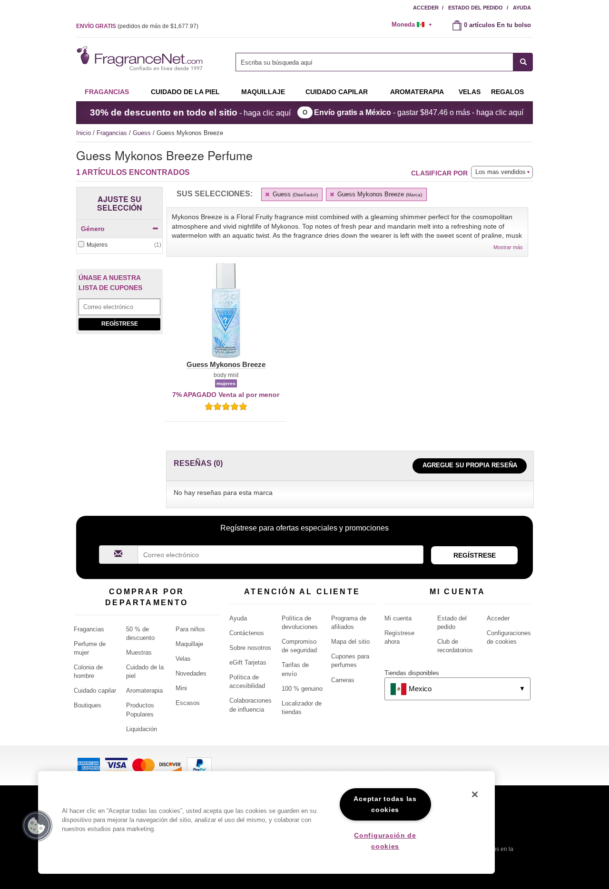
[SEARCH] (523, 62)
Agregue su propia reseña (469, 465)
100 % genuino (302, 688)
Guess (143, 132)
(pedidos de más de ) (137, 26)
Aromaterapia (144, 690)
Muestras (139, 652)
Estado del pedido (475, 7)
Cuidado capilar (336, 92)
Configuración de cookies (385, 840)
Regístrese (119, 323)
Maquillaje (263, 92)
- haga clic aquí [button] (190, 112)
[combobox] (384, 62)
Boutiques (87, 705)
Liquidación (141, 729)
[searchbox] (374, 62)
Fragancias (107, 92)
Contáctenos (246, 633)
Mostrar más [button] (508, 247)
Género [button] (93, 228)
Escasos (188, 702)
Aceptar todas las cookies (385, 804)
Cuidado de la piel (185, 92)
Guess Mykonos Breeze (378, 194)
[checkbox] (119, 245)
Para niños (190, 629)
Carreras (342, 680)
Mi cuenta (398, 618)
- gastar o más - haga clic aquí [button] (418, 112)
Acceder (426, 7)
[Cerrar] (474, 794)
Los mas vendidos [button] (500, 171)
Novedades (191, 673)
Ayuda (522, 7)
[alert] (415, 24)
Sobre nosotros (250, 647)
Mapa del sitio (350, 641)
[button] (225, 316)
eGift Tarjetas (247, 662)
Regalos (507, 92)
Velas (183, 658)
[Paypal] (199, 765)
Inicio (83, 132)
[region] (266, 822)
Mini (181, 688)
